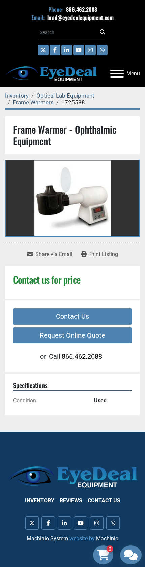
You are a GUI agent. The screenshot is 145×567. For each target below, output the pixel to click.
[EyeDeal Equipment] (72, 477)
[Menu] (117, 74)
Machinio (107, 538)
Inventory (39, 500)
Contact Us (72, 316)
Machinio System (47, 538)
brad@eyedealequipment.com (80, 17)
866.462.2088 (81, 9)
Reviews (71, 500)
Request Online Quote (72, 335)
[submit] (102, 32)
